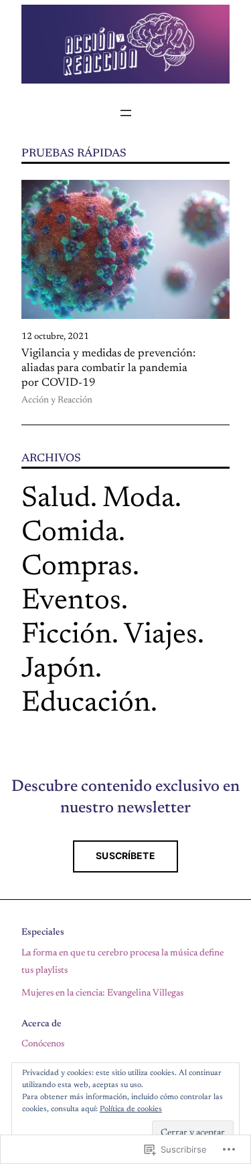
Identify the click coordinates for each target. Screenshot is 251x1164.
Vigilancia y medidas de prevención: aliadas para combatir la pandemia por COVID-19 (108, 368)
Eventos (71, 601)
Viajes (160, 635)
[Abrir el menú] (126, 113)
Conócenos (42, 1044)
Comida (69, 533)
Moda (138, 499)
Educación (86, 703)
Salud (55, 499)
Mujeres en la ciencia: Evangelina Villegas (102, 993)
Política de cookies (131, 1109)
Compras (77, 567)
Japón (58, 669)
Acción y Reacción (56, 400)
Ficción (66, 635)
